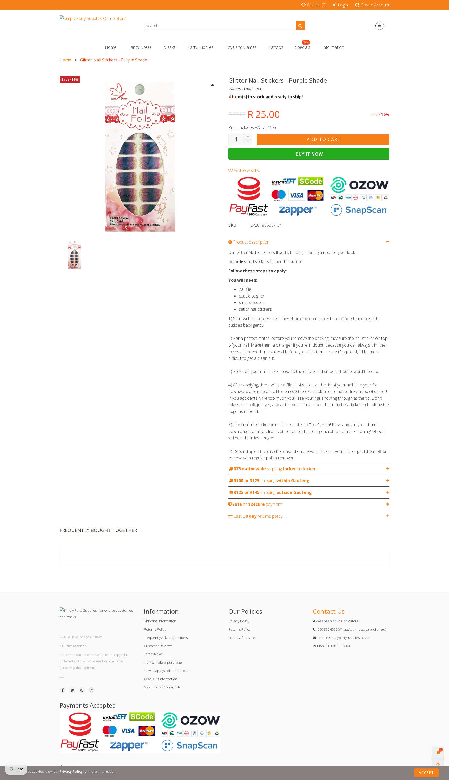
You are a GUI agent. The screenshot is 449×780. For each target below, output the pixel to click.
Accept (426, 772)
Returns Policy (155, 629)
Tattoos (276, 47)
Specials (302, 47)
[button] (248, 142)
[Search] (300, 25)
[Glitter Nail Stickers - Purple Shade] (140, 156)
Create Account (375, 5)
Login (343, 5)
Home (110, 47)
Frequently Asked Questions (166, 637)
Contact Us (329, 611)
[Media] (212, 84)
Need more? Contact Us (162, 687)
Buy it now (309, 154)
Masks (169, 47)
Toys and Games (241, 47)
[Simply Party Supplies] (93, 25)
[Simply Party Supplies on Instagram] (91, 690)
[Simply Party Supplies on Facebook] (63, 690)
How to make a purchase (163, 662)
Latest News (153, 654)
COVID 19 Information (160, 679)
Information (333, 47)
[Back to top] (438, 764)
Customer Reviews (158, 646)
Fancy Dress (139, 47)
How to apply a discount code (166, 670)
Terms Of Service (241, 637)
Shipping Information (160, 621)
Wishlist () (317, 5)
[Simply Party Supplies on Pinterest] (82, 690)
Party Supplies (201, 47)
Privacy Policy (238, 621)
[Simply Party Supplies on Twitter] (72, 690)
